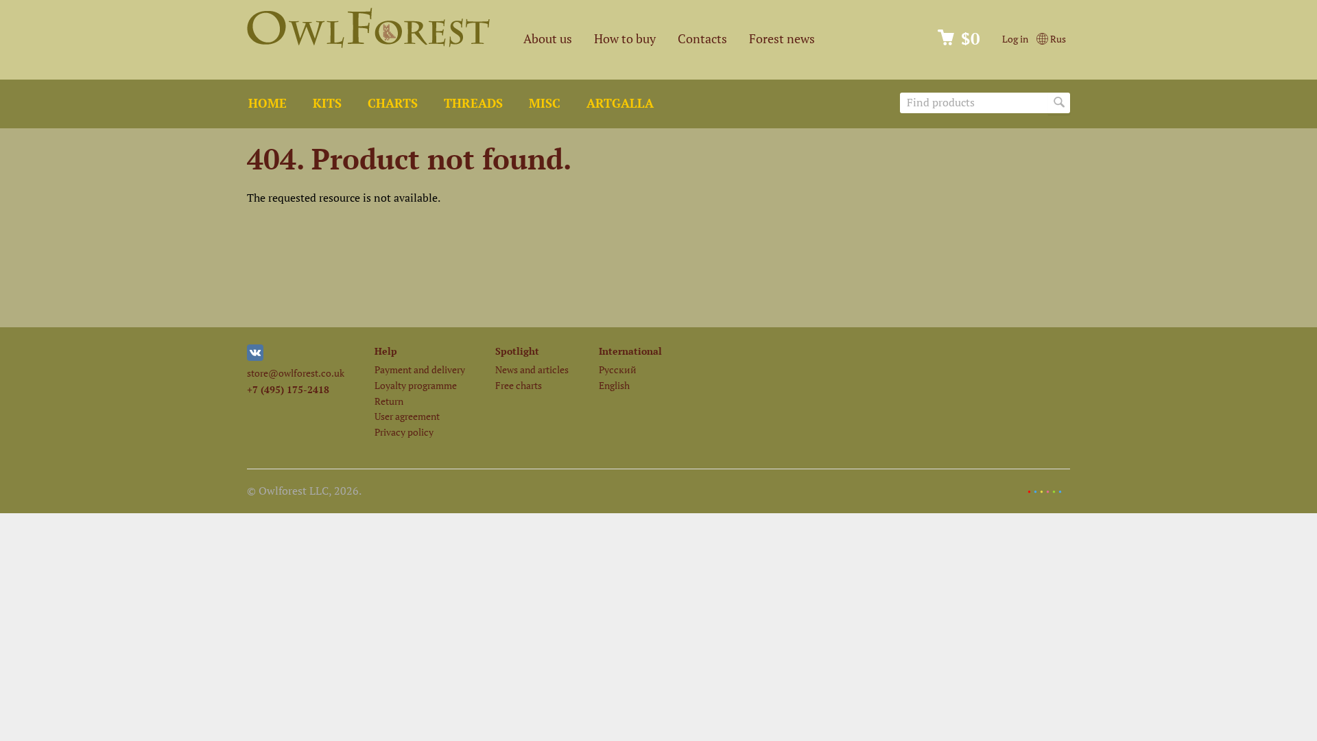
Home (267, 103)
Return (389, 401)
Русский (618, 369)
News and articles (532, 369)
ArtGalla (620, 103)
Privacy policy (404, 431)
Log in (1015, 38)
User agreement (407, 416)
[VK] (255, 357)
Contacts (702, 39)
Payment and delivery (420, 369)
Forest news (782, 39)
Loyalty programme (416, 385)
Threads (473, 103)
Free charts (518, 385)
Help (386, 350)
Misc (544, 103)
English (614, 385)
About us (547, 39)
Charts (393, 103)
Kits (327, 103)
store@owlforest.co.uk (295, 372)
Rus (1057, 38)
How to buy (625, 39)
